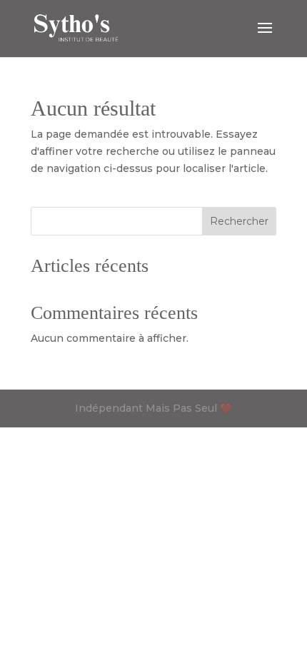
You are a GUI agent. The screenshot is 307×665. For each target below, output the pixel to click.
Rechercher (239, 221)
